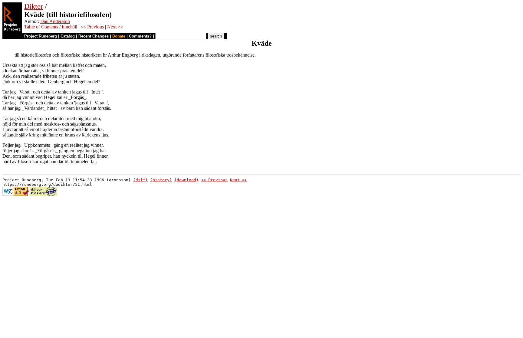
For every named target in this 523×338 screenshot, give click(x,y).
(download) (186, 180)
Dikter (33, 6)
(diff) (140, 180)
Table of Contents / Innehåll (50, 26)
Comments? (140, 36)
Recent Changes (93, 36)
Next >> (115, 26)
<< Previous (92, 26)
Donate (118, 36)
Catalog (68, 36)
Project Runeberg (40, 36)
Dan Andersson (55, 21)
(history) (161, 180)
